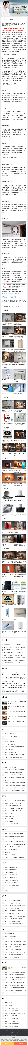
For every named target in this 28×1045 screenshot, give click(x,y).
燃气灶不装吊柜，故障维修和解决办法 (13, 810)
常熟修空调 (4, 393)
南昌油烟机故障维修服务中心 (11, 877)
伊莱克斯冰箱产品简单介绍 (10, 936)
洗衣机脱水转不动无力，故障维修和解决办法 (14, 841)
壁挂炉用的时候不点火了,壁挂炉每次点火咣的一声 (15, 990)
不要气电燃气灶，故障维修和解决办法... (16, 721)
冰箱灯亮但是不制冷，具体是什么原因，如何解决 (15, 941)
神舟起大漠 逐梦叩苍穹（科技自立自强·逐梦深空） (15, 690)
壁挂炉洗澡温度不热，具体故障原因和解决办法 (16, 300)
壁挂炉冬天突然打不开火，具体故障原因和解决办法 (16, 916)
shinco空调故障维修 (9, 749)
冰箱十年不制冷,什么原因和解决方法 (12, 946)
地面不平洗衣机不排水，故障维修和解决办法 (14, 836)
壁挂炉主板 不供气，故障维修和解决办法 (13, 903)
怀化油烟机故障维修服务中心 (11, 888)
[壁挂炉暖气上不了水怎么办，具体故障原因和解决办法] (4, 968)
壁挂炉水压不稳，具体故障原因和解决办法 (14, 923)
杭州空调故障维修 (8, 1005)
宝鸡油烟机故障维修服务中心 (11, 872)
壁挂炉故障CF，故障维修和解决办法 (12, 913)
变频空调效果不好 (5, 379)
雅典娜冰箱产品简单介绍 (10, 939)
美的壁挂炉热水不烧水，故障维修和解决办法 (13, 652)
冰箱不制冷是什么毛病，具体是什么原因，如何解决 (16, 944)
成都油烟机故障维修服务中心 (11, 869)
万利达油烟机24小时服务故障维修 (12, 880)
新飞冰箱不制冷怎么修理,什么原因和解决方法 (14, 954)
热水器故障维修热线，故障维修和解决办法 (14, 774)
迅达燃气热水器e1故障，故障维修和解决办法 (14, 772)
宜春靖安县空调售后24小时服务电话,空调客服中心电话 (16, 754)
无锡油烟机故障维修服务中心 (11, 874)
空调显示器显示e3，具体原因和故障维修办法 (14, 757)
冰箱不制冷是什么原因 (19, 604)
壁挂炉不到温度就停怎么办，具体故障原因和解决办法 (15, 657)
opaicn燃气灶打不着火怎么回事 (11, 823)
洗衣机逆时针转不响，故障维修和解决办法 (14, 833)
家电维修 (5, 19)
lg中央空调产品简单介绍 (10, 744)
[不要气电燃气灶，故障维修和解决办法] (4, 723)
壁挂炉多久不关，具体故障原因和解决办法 (14, 985)
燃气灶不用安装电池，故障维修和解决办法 (14, 808)
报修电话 (7, 1043)
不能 (10, 297)
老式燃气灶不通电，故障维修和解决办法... (17, 711)
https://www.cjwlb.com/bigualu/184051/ (11, 293)
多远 (12, 297)
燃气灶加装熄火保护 (9, 818)
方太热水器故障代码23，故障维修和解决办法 (14, 788)
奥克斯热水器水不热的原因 (10, 767)
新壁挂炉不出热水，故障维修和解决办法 (13, 900)
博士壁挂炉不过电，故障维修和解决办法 (13, 918)
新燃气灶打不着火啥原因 (7, 453)
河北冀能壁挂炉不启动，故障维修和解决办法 (14, 974)
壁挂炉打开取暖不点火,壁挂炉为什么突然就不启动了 (16, 972)
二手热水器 (7, 780)
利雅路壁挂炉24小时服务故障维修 (12, 1023)
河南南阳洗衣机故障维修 (10, 854)
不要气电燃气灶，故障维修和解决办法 (13, 805)
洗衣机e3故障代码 (8, 852)
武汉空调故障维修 (18, 393)
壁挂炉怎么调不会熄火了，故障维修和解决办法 (15, 977)
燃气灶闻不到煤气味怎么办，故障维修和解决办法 (15, 800)
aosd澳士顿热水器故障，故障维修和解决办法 (14, 769)
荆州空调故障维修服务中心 (10, 752)
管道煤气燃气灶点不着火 (19, 440)
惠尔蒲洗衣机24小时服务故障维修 (12, 1015)
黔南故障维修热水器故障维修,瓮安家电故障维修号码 (16, 782)
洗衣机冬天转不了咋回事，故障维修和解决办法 (15, 844)
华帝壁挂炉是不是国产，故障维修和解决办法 (13, 662)
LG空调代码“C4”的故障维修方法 (11, 1008)
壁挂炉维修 (10, 19)
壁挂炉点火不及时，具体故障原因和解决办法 (14, 993)
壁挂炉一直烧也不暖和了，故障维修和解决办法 (16, 301)
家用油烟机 (7, 890)
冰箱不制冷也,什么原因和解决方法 (12, 957)
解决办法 (4, 297)
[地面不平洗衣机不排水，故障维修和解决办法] (4, 718)
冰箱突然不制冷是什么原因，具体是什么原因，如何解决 (7, 532)
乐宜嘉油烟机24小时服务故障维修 (12, 885)
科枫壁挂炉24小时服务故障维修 (11, 1018)
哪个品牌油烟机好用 (18, 500)
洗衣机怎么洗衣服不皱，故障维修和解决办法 (14, 839)
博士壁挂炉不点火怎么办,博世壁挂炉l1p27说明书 (15, 921)
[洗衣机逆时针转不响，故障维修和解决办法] (4, 708)
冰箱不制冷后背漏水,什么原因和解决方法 (13, 949)
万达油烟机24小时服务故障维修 (11, 1026)
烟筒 (7, 297)
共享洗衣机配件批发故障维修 (11, 849)
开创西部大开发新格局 (9, 681)
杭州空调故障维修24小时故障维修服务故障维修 (15, 1013)
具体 (15, 297)
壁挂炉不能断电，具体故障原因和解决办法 (13, 649)
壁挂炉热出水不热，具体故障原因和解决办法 (14, 987)
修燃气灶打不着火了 (9, 813)
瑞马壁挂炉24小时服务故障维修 (11, 1010)
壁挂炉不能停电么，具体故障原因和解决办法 (13, 644)
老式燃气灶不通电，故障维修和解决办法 (13, 803)
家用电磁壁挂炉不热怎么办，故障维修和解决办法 (15, 905)
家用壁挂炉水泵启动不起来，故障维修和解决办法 (15, 910)
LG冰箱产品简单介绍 (9, 933)
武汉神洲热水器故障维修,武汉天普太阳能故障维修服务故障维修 (20, 425)
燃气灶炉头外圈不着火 (9, 816)
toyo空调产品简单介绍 (9, 741)
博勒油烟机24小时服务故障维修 (11, 882)
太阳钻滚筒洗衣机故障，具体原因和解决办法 (14, 857)
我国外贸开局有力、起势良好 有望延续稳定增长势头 (16, 685)
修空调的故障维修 (8, 1002)
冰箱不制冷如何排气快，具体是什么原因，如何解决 (16, 952)
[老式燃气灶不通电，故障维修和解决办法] (4, 713)
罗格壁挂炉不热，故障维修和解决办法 (13, 908)
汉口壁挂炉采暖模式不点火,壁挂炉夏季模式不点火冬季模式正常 (7, 563)
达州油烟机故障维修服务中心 (11, 867)
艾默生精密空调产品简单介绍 (11, 736)
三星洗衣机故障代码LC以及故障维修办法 (13, 846)
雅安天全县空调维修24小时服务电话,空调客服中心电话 (16, 746)
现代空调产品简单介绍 (9, 739)
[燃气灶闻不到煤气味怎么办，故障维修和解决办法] (4, 703)
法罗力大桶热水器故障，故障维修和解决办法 (14, 777)
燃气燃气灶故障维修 (9, 821)
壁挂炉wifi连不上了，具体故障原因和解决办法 (14, 655)
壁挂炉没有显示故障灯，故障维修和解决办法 (14, 979)
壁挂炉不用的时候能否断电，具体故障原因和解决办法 (15, 647)
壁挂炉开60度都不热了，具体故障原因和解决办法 (14, 660)
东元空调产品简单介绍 (9, 733)
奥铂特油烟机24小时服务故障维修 (12, 1021)
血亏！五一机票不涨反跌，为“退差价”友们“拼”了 (15, 673)
